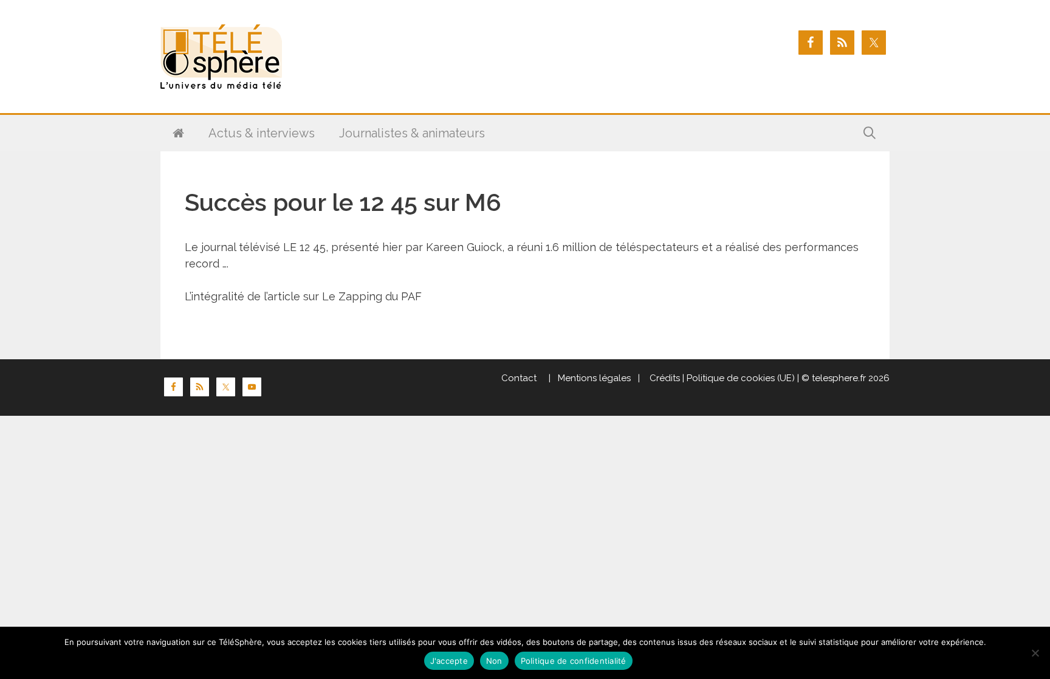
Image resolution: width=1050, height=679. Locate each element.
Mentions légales (594, 378)
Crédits (663, 378)
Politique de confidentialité (573, 661)
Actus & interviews (261, 133)
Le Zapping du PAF (372, 296)
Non (494, 661)
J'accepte (449, 661)
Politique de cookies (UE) (741, 378)
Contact (519, 378)
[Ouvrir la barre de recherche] (869, 133)
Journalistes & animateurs (412, 133)
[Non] (1035, 653)
